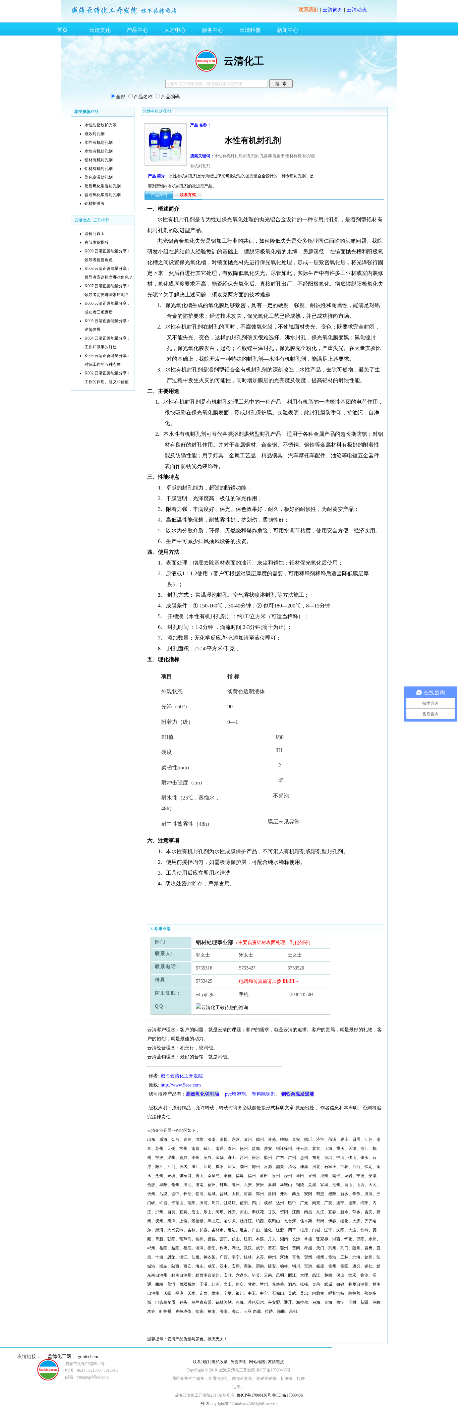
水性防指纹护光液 (100, 125)
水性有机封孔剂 (98, 142)
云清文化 (100, 30)
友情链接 (276, 1361)
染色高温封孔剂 (98, 177)
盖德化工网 (59, 1356)
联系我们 (308, 9)
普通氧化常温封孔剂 (102, 194)
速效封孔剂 (94, 133)
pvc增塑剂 (235, 1094)
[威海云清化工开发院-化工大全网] (124, 14)
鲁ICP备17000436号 (253, 1395)
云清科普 (250, 30)
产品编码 (170, 96)
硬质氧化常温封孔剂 (102, 186)
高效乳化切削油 (202, 1094)
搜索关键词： (202, 156)
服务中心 (212, 30)
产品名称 (143, 96)
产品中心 (137, 30)
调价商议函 (94, 233)
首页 (62, 30)
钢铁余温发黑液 (297, 1094)
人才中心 (175, 30)
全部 (120, 96)
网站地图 (257, 1361)
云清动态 (357, 9)
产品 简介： (158, 176)
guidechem (88, 1356)
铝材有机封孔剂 (98, 160)
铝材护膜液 (94, 203)
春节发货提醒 (96, 242)
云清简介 (333, 9)
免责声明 (238, 1361)
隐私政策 (220, 1361)
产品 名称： (200, 125)
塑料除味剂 (263, 1094)
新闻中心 (287, 30)
